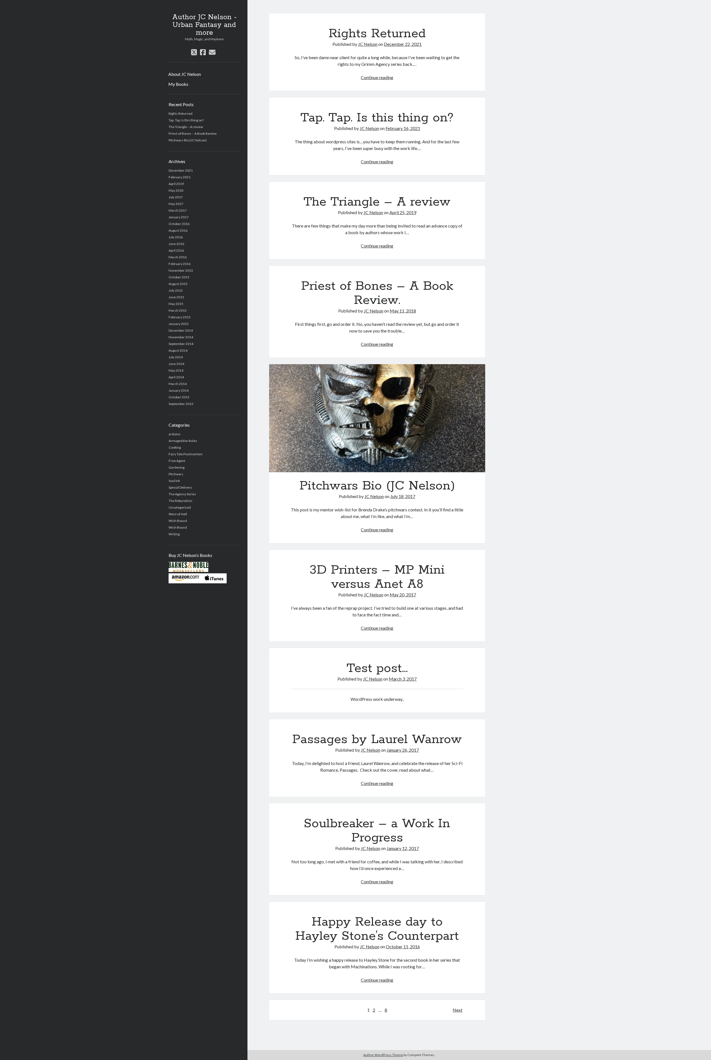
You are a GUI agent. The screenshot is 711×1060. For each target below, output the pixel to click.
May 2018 (176, 190)
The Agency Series (182, 494)
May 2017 (176, 204)
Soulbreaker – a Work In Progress (377, 831)
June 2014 (176, 364)
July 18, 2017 (402, 496)
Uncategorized (180, 507)
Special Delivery (180, 487)
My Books (178, 84)
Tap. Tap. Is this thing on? (186, 120)
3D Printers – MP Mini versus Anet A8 (377, 577)
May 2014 (176, 370)
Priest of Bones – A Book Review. (193, 133)
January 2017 (179, 217)
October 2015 (179, 277)
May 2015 (176, 304)
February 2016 (180, 264)
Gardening (176, 467)
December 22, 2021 (403, 44)
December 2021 (181, 170)
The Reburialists (180, 501)
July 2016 (176, 237)
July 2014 (176, 357)
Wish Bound (178, 521)
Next (457, 1009)
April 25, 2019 (402, 212)
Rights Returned (180, 113)
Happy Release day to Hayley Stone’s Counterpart (377, 929)
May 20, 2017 (403, 594)
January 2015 (179, 324)
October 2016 (179, 224)
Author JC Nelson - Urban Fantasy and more (204, 25)
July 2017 (176, 197)
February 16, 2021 (402, 128)
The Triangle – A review (186, 127)
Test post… (377, 668)
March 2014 (178, 384)
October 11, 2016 (403, 946)
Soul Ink (174, 481)
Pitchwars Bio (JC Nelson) (188, 140)
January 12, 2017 (403, 848)
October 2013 (179, 397)
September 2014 (181, 344)
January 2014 (179, 390)
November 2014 (181, 337)
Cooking (175, 447)
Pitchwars (176, 474)
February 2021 (180, 177)
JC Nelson (367, 44)
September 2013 (181, 404)
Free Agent (177, 461)
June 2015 (176, 297)
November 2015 (181, 270)
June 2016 (176, 244)
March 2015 (178, 310)
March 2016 (178, 257)
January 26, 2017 (403, 749)
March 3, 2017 (403, 678)
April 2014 (176, 377)
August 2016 (178, 230)
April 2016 (176, 250)
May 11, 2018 (403, 310)
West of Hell (178, 514)
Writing (174, 534)
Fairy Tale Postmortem (185, 454)
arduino (174, 434)
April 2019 (176, 184)
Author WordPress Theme (383, 1055)
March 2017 (178, 210)
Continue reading (377, 77)
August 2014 (178, 350)
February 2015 (180, 317)
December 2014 (181, 330)
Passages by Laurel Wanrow (377, 739)
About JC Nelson (184, 74)
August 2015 (178, 284)
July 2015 (176, 290)
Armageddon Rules (183, 441)
